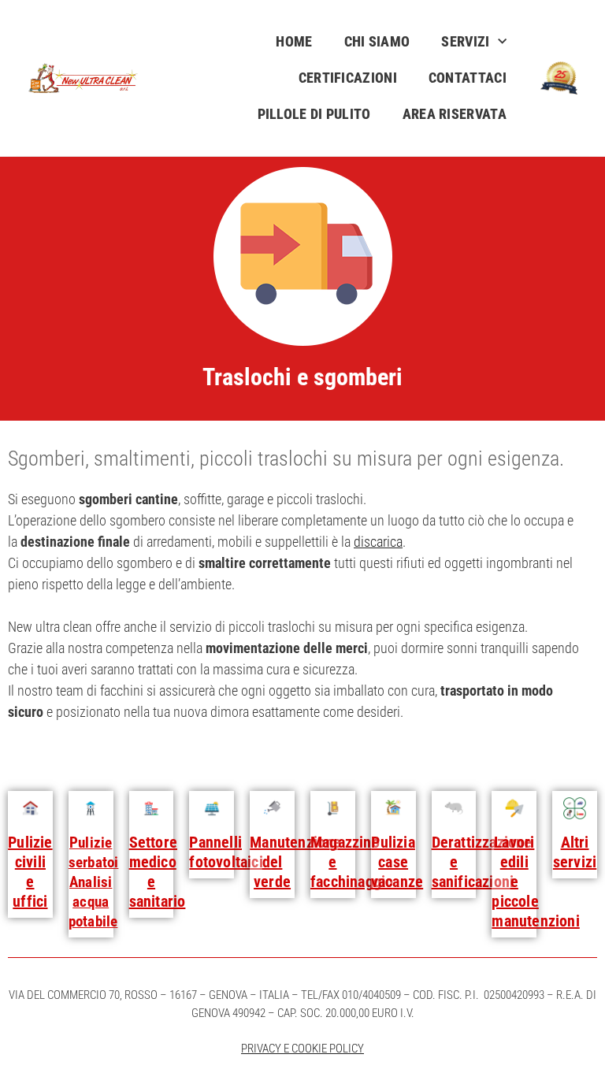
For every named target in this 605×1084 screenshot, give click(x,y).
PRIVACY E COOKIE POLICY (302, 1048)
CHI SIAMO (377, 41)
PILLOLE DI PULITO (314, 114)
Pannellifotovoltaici (225, 852)
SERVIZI (465, 41)
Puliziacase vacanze (397, 862)
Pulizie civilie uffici (30, 872)
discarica (378, 541)
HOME (294, 41)
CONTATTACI (468, 77)
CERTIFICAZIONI (348, 77)
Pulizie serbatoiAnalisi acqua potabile (94, 881)
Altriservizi (574, 852)
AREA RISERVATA (455, 114)
